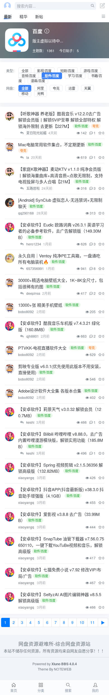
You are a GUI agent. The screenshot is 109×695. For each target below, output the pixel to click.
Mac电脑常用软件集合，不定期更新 (51, 144)
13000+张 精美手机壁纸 (40, 305)
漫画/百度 (38, 80)
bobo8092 (26, 311)
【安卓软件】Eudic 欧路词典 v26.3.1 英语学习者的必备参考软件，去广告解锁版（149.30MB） (61, 231)
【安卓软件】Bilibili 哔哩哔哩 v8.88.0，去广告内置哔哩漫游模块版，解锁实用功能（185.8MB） (60, 440)
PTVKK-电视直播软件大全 (43, 348)
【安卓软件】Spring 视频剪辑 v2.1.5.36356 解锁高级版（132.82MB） (60, 468)
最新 (8, 16)
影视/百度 (44, 70)
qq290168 (26, 213)
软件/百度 (52, 75)
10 (82, 622)
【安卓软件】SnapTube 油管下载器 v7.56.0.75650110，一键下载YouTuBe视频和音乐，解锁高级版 (61, 545)
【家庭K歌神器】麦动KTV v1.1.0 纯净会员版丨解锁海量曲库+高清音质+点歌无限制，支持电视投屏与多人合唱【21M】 (60, 175)
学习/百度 (75, 75)
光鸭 (40, 93)
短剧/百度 (67, 70)
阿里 (40, 88)
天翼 (87, 88)
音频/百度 (29, 75)
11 (92, 622)
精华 (23, 16)
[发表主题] (102, 6)
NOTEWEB (62, 669)
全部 (25, 70)
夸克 (56, 88)
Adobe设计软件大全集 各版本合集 (49, 391)
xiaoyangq (26, 477)
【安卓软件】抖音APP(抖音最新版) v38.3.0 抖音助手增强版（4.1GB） (61, 492)
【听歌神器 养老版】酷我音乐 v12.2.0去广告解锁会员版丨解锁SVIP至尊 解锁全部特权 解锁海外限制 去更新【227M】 (59, 120)
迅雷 (71, 88)
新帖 (39, 16)
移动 (25, 93)
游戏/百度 (91, 70)
